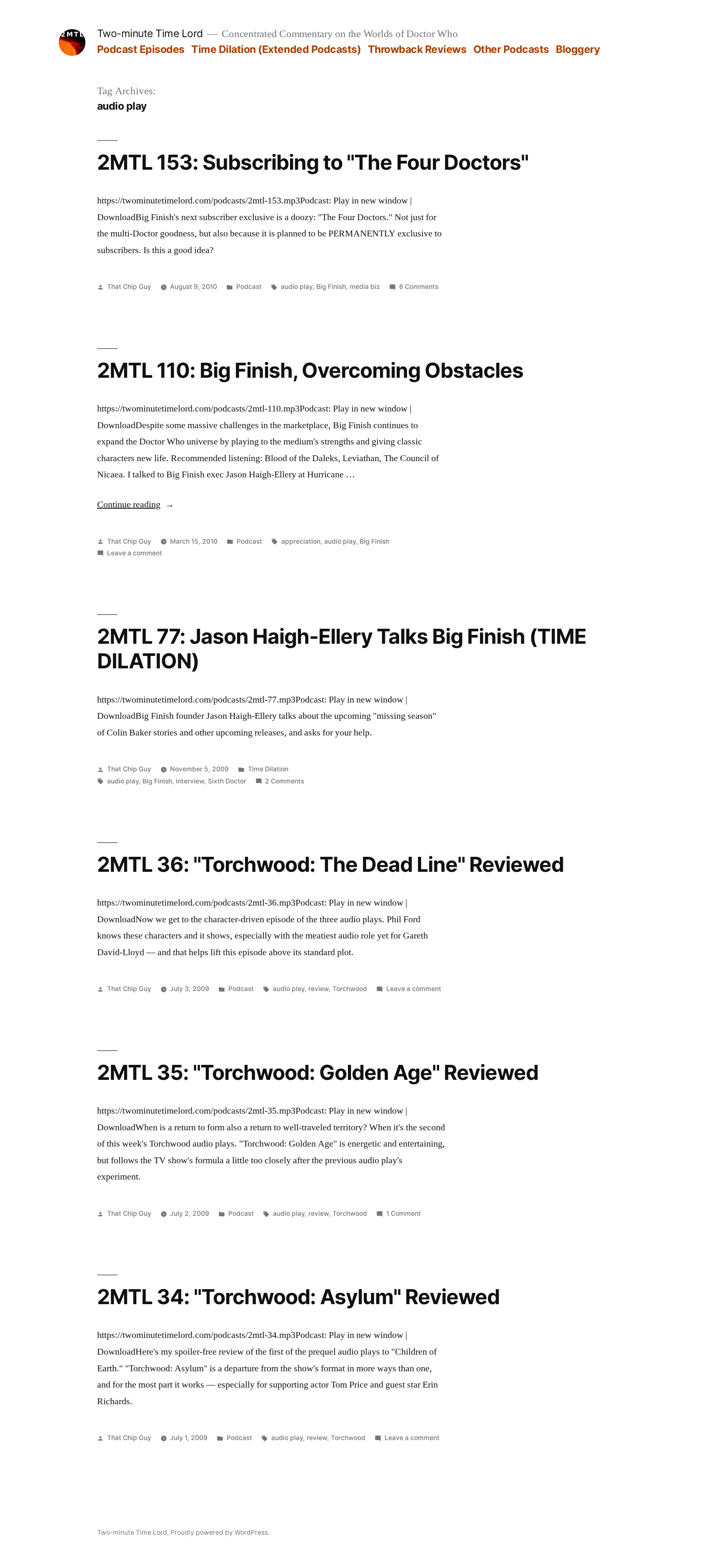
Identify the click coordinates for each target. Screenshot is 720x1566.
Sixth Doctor (227, 781)
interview (190, 781)
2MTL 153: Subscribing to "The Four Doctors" (312, 162)
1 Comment (403, 1213)
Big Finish (331, 287)
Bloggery (578, 49)
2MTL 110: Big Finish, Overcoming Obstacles (310, 370)
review (318, 989)
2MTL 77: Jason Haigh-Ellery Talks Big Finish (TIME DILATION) (342, 648)
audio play (296, 287)
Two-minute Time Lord (150, 33)
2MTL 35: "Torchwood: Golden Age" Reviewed (317, 1072)
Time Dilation (268, 769)
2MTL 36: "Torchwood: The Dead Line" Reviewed (330, 864)
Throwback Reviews (417, 49)
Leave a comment (134, 553)
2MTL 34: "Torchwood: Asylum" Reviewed (298, 1296)
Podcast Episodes (141, 49)
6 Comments (418, 287)
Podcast (249, 287)
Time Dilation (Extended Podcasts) (276, 49)
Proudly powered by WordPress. (220, 1532)
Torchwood (349, 989)
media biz (365, 287)
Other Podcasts (511, 49)
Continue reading (135, 504)
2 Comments (284, 781)
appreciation (300, 541)
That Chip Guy (129, 287)
